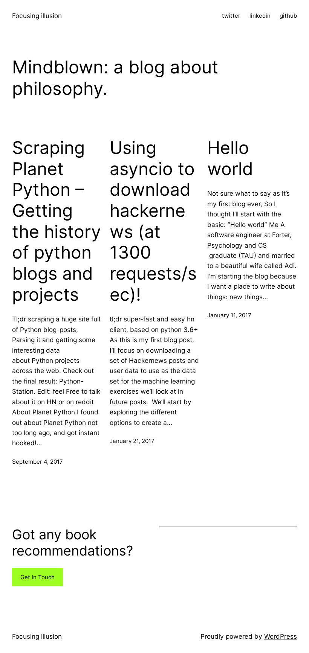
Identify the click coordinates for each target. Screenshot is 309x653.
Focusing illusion (37, 16)
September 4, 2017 (37, 461)
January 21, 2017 (132, 440)
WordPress (280, 636)
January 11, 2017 (229, 315)
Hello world (230, 158)
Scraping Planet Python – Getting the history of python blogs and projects (56, 220)
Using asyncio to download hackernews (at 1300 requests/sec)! (153, 220)
